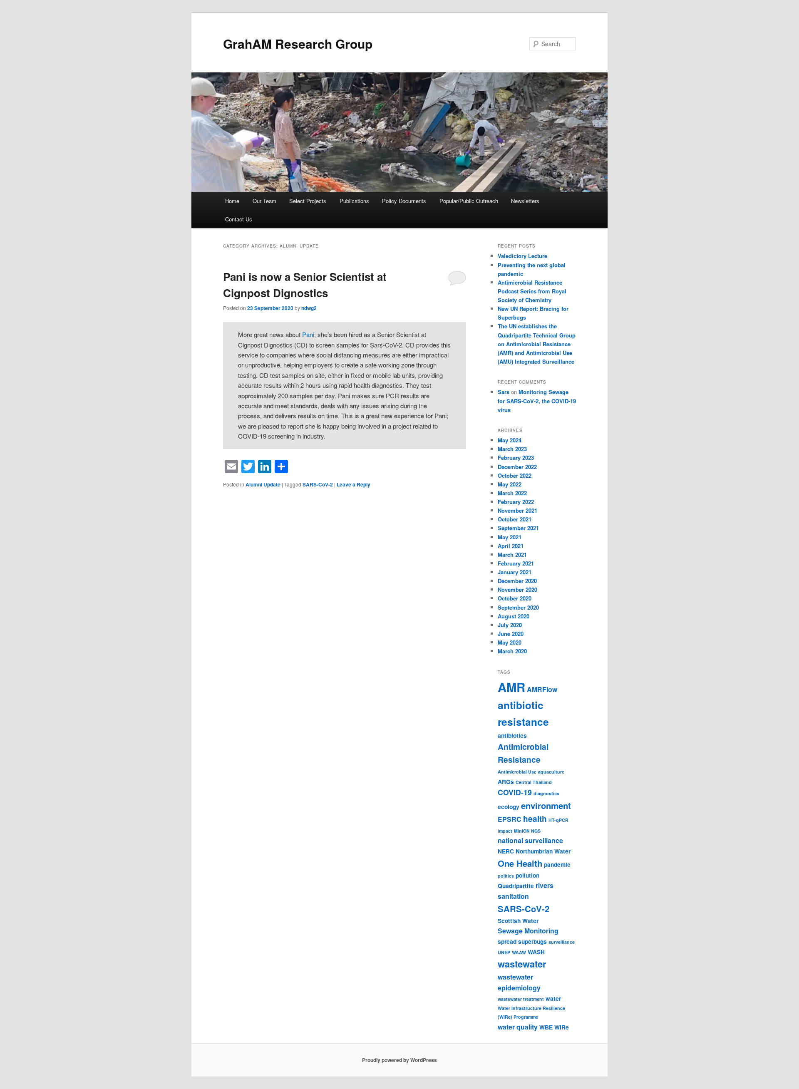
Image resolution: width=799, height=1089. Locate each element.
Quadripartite (516, 885)
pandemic (557, 864)
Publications (354, 201)
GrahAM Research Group (297, 43)
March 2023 (512, 449)
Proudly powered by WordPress (399, 1060)
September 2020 (518, 607)
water (553, 998)
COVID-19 (515, 792)
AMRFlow (542, 689)
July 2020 (510, 625)
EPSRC (509, 819)
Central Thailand (534, 782)
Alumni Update (263, 484)
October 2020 (514, 598)
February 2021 (516, 563)
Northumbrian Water (543, 851)
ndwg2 (309, 308)
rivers (544, 885)
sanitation (513, 896)
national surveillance (530, 840)
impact (505, 831)
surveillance (561, 942)
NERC (506, 851)
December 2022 (517, 467)
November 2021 (517, 510)
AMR (511, 687)
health (535, 818)
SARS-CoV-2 (318, 484)
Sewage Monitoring (528, 930)
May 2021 (509, 537)
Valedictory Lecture (522, 256)
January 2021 (514, 572)
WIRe (561, 1027)
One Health (520, 863)
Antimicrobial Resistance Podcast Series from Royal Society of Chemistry (532, 291)
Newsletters (525, 201)
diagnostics (546, 793)
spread (507, 941)
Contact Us (238, 219)
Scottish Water (518, 920)
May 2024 (509, 440)
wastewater (522, 963)
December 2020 (517, 581)
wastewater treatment (521, 999)
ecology (508, 806)
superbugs (532, 941)
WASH (536, 952)
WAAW (519, 952)
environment (546, 805)
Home (232, 201)
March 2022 (512, 493)
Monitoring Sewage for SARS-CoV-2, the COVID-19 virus (537, 400)
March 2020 (512, 651)
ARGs (506, 781)
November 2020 (517, 589)
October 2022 (514, 475)
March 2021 (512, 554)
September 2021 (518, 528)
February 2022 (516, 502)
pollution (527, 875)
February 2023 (516, 457)
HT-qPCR (558, 820)
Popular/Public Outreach (468, 201)
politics (506, 876)
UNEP (504, 952)
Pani (308, 334)
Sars (503, 392)
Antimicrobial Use (517, 772)
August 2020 (513, 616)
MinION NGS (527, 831)
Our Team (264, 201)
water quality (518, 1027)
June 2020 (511, 634)
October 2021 (514, 519)
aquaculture (551, 772)
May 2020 (509, 642)
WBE (546, 1027)
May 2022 (509, 484)
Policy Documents (404, 201)
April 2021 (511, 546)
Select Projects (307, 201)
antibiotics (512, 735)
